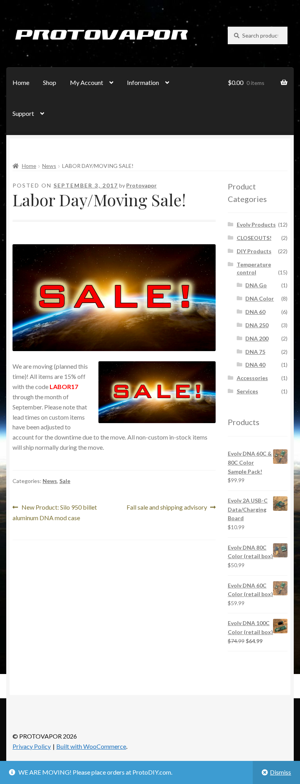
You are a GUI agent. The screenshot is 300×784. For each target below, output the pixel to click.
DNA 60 (255, 311)
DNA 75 (255, 351)
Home (20, 82)
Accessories (252, 378)
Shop (49, 82)
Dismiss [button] (280, 772)
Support (23, 113)
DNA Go (256, 285)
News (49, 165)
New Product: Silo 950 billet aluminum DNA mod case (54, 512)
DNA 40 (255, 364)
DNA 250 (256, 325)
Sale (64, 481)
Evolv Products (256, 224)
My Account (86, 82)
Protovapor (141, 185)
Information (143, 82)
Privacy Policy (31, 746)
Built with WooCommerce (91, 746)
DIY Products (254, 251)
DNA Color (259, 298)
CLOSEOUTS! (254, 237)
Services (247, 391)
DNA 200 (256, 338)
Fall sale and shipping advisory (167, 508)
